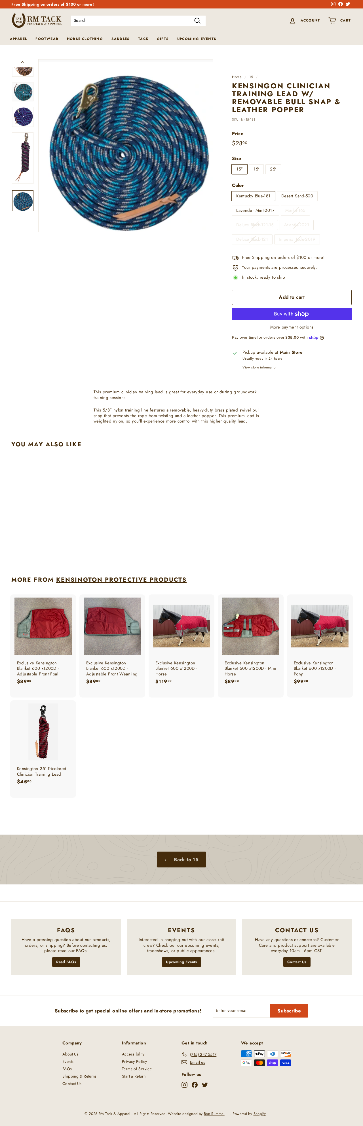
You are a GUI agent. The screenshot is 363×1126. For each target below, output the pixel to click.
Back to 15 (185, 859)
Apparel (18, 38)
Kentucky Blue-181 (253, 196)
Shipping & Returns (79, 1076)
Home (237, 77)
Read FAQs (66, 962)
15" (239, 169)
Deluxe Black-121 (252, 239)
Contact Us (297, 962)
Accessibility (133, 1054)
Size (236, 159)
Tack (143, 38)
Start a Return (133, 1076)
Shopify (260, 1113)
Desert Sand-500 (297, 196)
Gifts (163, 38)
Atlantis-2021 (296, 225)
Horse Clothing (85, 38)
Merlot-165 (295, 210)
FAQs (67, 1069)
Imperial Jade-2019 (297, 239)
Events (67, 1061)
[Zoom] (126, 145)
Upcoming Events (196, 38)
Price (237, 134)
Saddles (120, 38)
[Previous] (22, 63)
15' (256, 169)
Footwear (46, 38)
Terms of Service (137, 1069)
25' (273, 169)
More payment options (292, 327)
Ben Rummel (214, 1113)
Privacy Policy (134, 1061)
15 (251, 77)
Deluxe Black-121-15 (254, 225)
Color (238, 186)
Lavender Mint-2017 (255, 210)
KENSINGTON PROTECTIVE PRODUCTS (121, 579)
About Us (70, 1054)
